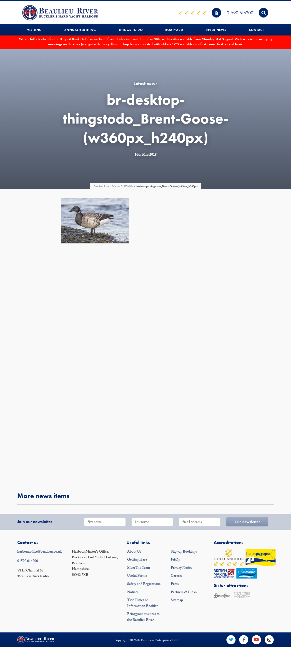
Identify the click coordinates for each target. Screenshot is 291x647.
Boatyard (174, 30)
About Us (134, 552)
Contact (256, 30)
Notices (132, 592)
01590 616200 (240, 13)
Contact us (27, 542)
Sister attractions (231, 585)
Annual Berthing (80, 30)
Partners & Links (184, 592)
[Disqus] (145, 307)
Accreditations (228, 542)
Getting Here (137, 560)
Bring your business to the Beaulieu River (143, 617)
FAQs (175, 560)
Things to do (131, 30)
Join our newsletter (34, 521)
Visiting (34, 30)
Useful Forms (137, 576)
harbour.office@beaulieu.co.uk (39, 552)
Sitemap (177, 600)
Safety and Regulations (144, 584)
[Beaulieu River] (60, 12)
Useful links (138, 542)
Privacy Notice (181, 568)
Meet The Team (138, 568)
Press (175, 584)
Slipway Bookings (184, 552)
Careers (176, 576)
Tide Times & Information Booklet (142, 603)
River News (216, 30)
